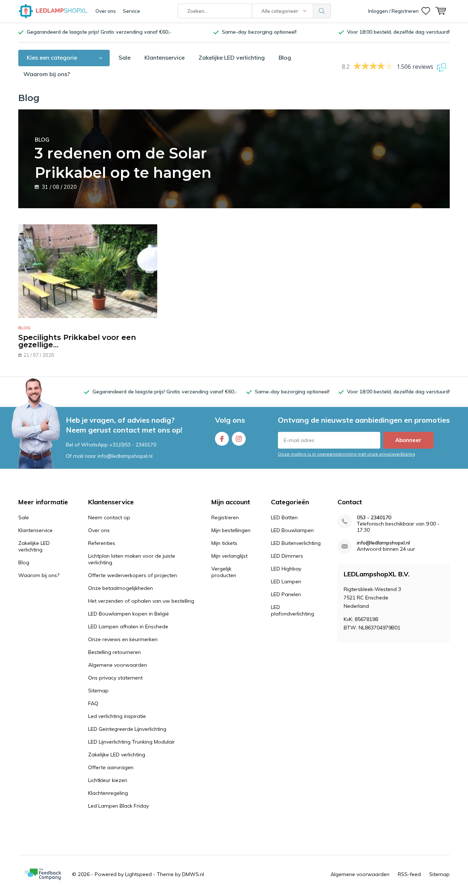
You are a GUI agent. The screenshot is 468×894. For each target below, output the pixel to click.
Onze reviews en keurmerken (123, 639)
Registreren (225, 517)
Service (131, 11)
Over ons (105, 11)
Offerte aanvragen (110, 767)
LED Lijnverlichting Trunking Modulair (131, 741)
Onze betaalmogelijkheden (120, 588)
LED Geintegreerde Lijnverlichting (127, 729)
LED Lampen (286, 581)
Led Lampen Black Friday (118, 806)
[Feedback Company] (42, 874)
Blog (285, 57)
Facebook (222, 439)
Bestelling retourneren (114, 652)
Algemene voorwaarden (117, 665)
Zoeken (322, 11)
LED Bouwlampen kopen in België (128, 613)
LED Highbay (286, 568)
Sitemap (98, 690)
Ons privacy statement (115, 677)
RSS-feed (409, 874)
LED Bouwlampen (292, 530)
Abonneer (408, 440)
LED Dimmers (287, 556)
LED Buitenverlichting (296, 543)
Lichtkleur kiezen (107, 780)
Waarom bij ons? (46, 74)
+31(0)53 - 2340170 (132, 444)
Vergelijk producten (223, 572)
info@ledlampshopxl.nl (383, 543)
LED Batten (284, 517)
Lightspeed (138, 874)
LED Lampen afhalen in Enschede (128, 626)
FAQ (93, 703)
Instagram (239, 439)
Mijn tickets (224, 543)
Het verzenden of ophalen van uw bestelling (141, 601)
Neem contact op (109, 517)
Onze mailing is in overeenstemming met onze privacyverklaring (346, 454)
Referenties (101, 543)
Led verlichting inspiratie (117, 716)
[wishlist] (426, 11)
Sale (124, 57)
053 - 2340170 (374, 518)
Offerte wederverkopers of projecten (132, 575)
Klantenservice (164, 57)
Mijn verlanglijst (229, 556)
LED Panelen (286, 594)
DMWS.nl (193, 874)
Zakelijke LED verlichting (232, 57)
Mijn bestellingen (230, 530)
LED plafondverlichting (292, 610)
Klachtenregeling (108, 793)
